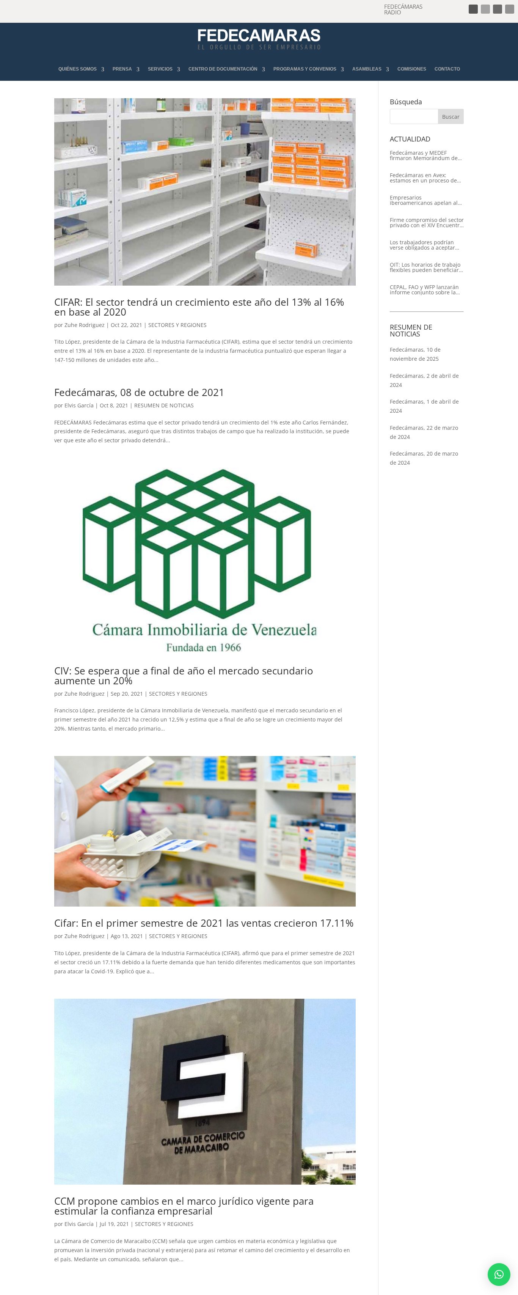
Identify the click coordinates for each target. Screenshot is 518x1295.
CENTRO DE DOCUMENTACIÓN (222, 69)
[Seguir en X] (485, 9)
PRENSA (122, 69)
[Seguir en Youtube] (509, 9)
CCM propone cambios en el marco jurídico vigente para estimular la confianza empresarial (184, 1206)
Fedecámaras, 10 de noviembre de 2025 (415, 354)
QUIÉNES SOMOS (77, 69)
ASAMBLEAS (366, 69)
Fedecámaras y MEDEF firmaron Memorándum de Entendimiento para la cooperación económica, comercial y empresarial (424, 155)
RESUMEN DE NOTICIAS (164, 405)
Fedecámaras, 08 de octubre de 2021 (139, 392)
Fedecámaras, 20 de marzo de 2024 (424, 458)
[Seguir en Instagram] (497, 9)
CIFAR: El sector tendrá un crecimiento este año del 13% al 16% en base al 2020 (199, 307)
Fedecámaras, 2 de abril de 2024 (424, 380)
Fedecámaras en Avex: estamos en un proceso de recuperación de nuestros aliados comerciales (423, 178)
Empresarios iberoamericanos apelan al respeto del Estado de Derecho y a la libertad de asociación (424, 200)
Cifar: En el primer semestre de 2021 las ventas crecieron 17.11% (204, 923)
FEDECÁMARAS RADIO (403, 9)
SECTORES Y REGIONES (177, 324)
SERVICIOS (160, 69)
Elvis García (79, 405)
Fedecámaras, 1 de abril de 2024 (424, 406)
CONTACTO (447, 69)
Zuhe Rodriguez (84, 324)
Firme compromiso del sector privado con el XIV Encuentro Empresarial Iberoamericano (427, 222)
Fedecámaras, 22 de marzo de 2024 (424, 432)
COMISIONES (411, 69)
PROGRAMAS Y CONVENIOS (304, 69)
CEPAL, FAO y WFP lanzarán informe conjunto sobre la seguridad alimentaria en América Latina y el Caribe (424, 289)
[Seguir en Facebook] (473, 9)
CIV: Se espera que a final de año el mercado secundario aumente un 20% (183, 675)
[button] (499, 1274)
